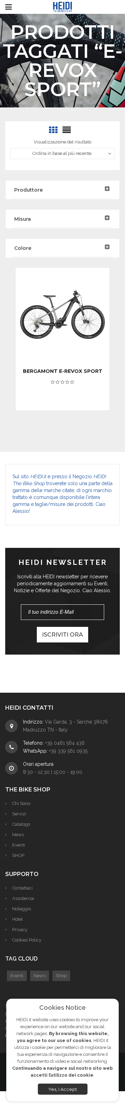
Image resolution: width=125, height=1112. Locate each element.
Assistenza (23, 898)
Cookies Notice (62, 1007)
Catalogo (21, 824)
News (18, 834)
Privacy (19, 929)
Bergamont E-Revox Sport (62, 371)
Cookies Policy (26, 940)
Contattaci (22, 888)
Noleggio (21, 908)
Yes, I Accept (62, 1089)
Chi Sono (21, 803)
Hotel (17, 919)
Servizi (19, 813)
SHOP (18, 855)
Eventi (18, 845)
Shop (61, 975)
